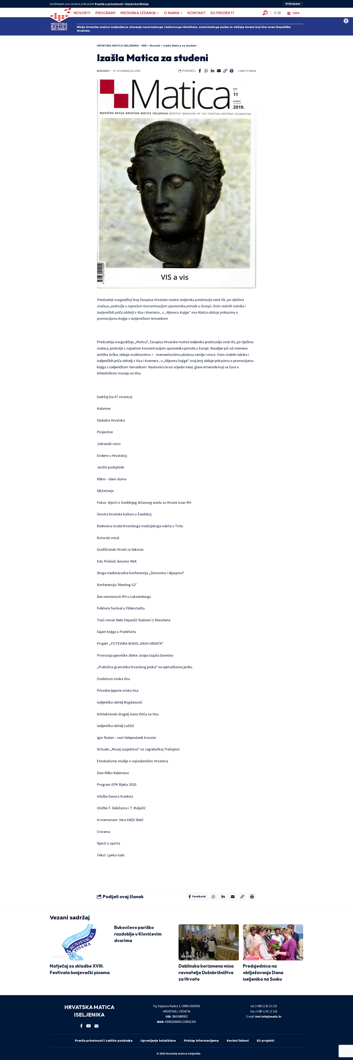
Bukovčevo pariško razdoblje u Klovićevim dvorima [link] (138, 934)
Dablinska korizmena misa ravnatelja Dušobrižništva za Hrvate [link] (206, 972)
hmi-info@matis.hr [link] (268, 1016)
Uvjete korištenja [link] (137, 4)
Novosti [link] (103, 70)
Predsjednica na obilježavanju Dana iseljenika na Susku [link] (263, 972)
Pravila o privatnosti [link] (109, 4)
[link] (346, 21)
